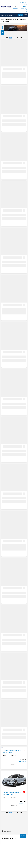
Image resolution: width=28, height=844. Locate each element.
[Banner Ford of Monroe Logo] (6, 7)
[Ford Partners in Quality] (15, 6)
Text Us (23, 836)
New (2, 27)
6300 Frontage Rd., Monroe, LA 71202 (23, 9)
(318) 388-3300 (24, 3)
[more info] (14, 747)
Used (2, 32)
